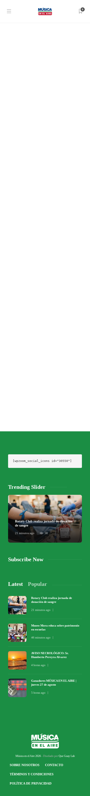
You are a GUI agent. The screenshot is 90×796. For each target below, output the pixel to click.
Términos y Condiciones (32, 774)
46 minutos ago (41, 637)
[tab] (15, 584)
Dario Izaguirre (16, 90)
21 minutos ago (24, 533)
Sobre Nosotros (24, 765)
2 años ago (33, 185)
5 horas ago (38, 692)
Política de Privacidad (30, 783)
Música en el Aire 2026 (28, 756)
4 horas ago (38, 665)
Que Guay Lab (67, 756)
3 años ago (33, 394)
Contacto (54, 765)
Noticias (15, 51)
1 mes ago (33, 90)
